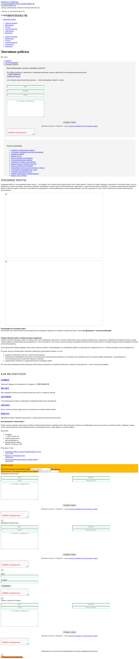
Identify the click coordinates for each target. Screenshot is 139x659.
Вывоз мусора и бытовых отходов (23, 164)
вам (13, 469)
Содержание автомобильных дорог (24, 170)
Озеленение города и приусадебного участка (28, 168)
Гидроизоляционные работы (21, 160)
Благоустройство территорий (22, 166)
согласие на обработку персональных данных (83, 126)
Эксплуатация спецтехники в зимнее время (21, 459)
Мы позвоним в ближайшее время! (15, 469)
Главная (8, 61)
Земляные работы (17, 154)
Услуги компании (11, 63)
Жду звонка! (55, 469)
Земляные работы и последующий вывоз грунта (23, 452)
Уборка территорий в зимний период (25, 174)
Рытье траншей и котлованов (22, 158)
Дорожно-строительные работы (23, 150)
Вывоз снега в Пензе (19, 175)
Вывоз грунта (16, 156)
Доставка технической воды (21, 172)
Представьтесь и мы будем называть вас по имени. (19, 471)
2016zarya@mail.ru (13, 76)
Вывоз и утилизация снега (15, 455)
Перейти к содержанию (9, 2)
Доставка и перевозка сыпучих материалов (27, 152)
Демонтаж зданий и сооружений (23, 162)
